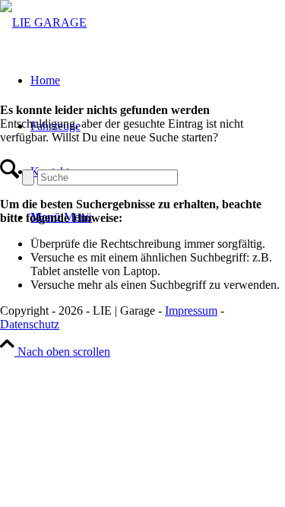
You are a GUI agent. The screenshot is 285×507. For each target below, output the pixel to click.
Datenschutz (29, 324)
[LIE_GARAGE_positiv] (43, 22)
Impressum (191, 310)
